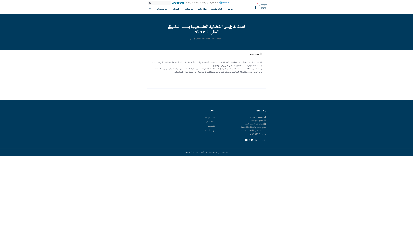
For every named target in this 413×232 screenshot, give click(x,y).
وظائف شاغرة (210, 121)
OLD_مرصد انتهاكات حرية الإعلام (202, 38)
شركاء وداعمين (201, 9)
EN (150, 9)
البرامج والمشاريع (216, 9)
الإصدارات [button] (176, 9)
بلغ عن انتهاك (210, 130)
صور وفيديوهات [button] (162, 9)
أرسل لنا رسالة (210, 117)
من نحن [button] (230, 9)
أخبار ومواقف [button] (189, 9)
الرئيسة (219, 38)
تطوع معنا (211, 126)
